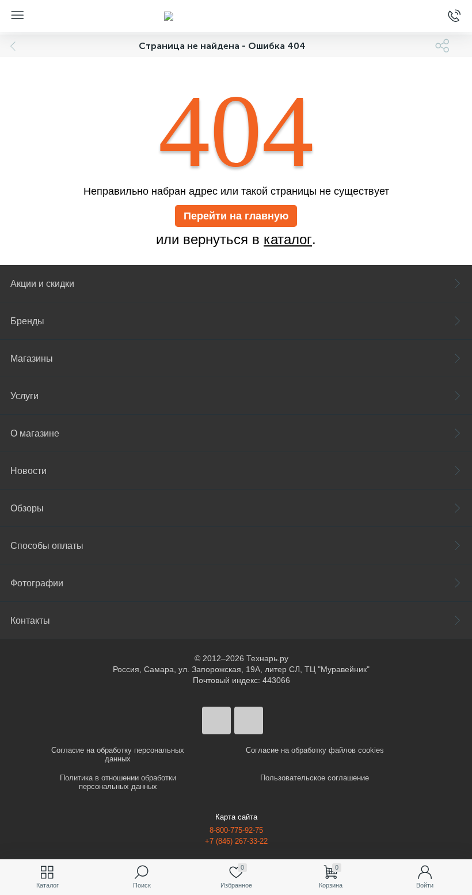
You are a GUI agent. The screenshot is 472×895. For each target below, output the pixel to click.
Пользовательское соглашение (314, 777)
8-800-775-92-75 (236, 830)
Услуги (24, 396)
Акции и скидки (42, 284)
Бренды (27, 321)
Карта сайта (236, 817)
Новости (28, 471)
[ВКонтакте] (216, 720)
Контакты (30, 620)
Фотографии (36, 583)
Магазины (31, 358)
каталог (288, 239)
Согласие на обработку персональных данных (117, 754)
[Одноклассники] (248, 720)
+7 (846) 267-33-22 (236, 841)
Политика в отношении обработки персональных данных (118, 782)
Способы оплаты (46, 546)
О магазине (34, 433)
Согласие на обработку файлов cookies (315, 750)
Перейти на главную (236, 216)
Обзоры (27, 508)
